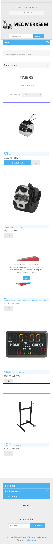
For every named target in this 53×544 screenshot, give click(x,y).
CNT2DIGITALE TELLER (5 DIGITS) (14, 226)
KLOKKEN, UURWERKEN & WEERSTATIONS (15, 54)
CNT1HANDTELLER (9, 154)
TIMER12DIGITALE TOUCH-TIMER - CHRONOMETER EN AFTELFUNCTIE (26, 299)
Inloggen (33, 7)
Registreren (21, 7)
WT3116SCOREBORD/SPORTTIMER (14, 372)
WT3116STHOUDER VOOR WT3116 (12, 445)
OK (26, 278)
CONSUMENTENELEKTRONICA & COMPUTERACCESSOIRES (24, 52)
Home (6, 52)
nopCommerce (31, 540)
